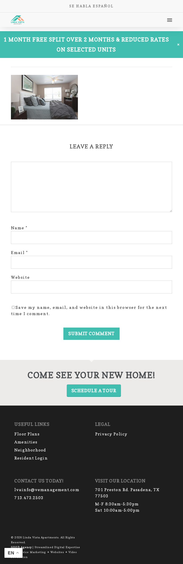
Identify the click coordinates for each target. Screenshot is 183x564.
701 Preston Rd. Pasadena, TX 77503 (127, 492)
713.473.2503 (29, 497)
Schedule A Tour (93, 390)
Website (20, 277)
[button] (169, 20)
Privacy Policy (111, 434)
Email (19, 252)
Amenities (25, 442)
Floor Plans (27, 434)
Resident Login (31, 458)
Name (19, 228)
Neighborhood (30, 450)
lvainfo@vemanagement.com (46, 489)
